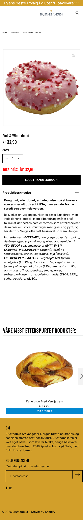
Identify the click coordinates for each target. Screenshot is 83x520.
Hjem (4, 32)
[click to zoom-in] (73, 55)
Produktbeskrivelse (16, 192)
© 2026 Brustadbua (15, 512)
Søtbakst (15, 32)
